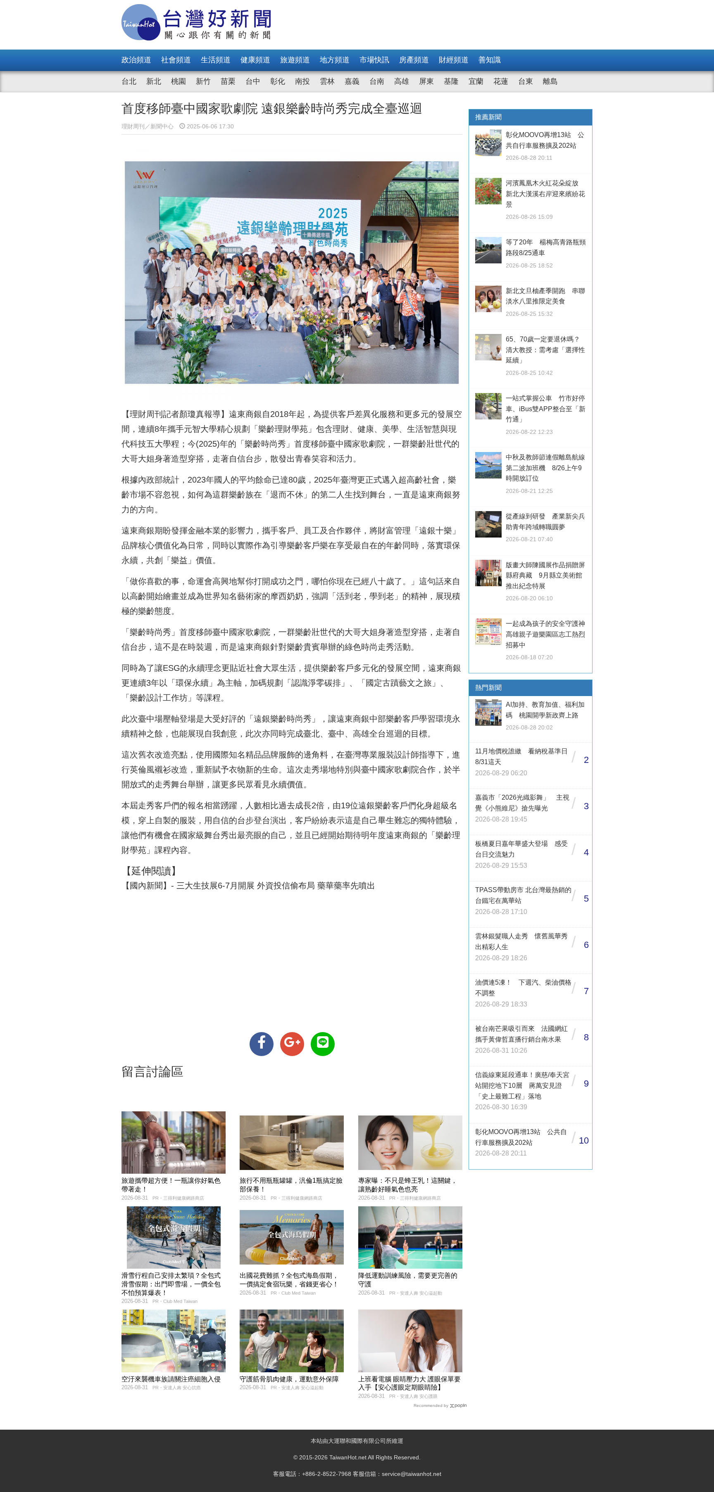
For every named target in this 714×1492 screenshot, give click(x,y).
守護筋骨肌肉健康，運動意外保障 (289, 1379)
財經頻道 (454, 60)
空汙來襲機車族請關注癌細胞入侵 (171, 1379)
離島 (550, 81)
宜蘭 (476, 81)
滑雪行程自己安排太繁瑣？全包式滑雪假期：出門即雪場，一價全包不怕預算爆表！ (171, 1284)
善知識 (489, 60)
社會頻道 (176, 60)
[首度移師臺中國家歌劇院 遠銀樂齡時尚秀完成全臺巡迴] (261, 1044)
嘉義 (352, 81)
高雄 (401, 81)
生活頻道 (216, 60)
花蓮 (500, 81)
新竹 (203, 81)
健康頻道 (255, 60)
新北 (153, 81)
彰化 (277, 81)
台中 (252, 81)
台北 (128, 81)
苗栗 (228, 81)
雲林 (327, 81)
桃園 (178, 81)
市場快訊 (374, 60)
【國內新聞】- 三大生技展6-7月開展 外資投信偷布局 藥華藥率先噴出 (248, 885)
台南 (376, 81)
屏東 (426, 81)
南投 (302, 81)
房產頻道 (414, 60)
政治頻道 (136, 60)
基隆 (451, 81)
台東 (525, 81)
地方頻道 (335, 60)
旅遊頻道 (295, 60)
